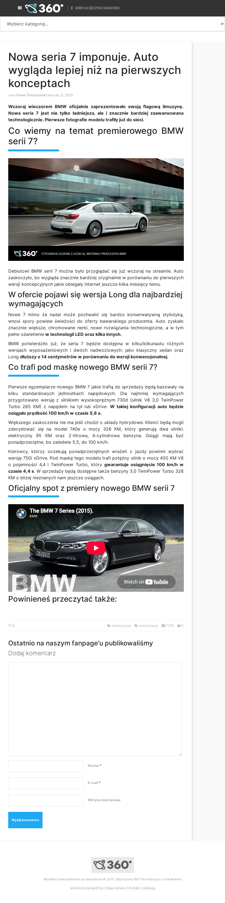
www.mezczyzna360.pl (86, 888)
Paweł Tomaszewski (31, 95)
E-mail (94, 783)
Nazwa (95, 765)
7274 (170, 626)
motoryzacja (148, 626)
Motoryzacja (121, 626)
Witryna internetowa (104, 800)
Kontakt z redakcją (142, 888)
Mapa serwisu (116, 888)
